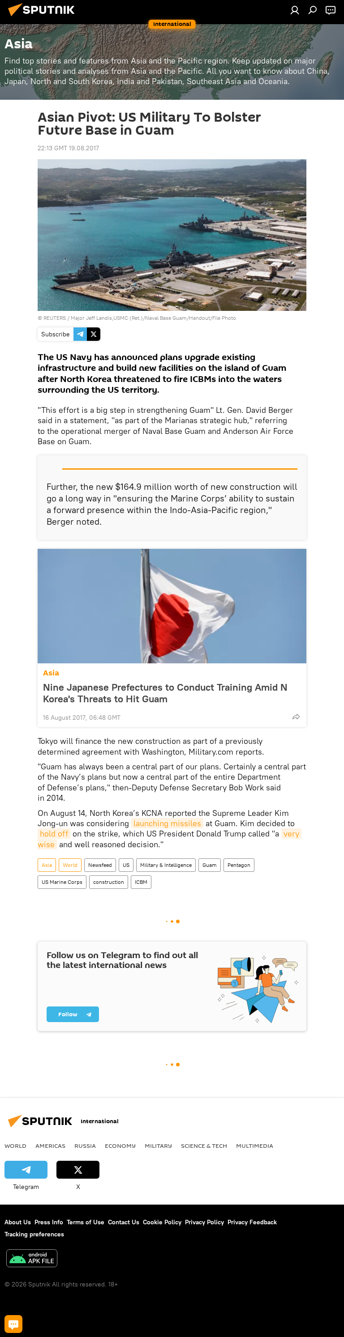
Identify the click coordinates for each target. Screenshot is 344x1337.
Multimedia (254, 1146)
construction (108, 882)
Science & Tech (204, 1146)
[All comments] (13, 1324)
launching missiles (167, 823)
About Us (17, 1222)
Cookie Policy (162, 1222)
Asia (51, 673)
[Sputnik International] (43, 17)
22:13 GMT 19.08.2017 (68, 148)
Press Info (48, 1222)
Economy (120, 1146)
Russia (85, 1146)
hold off (54, 833)
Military (158, 1146)
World (70, 865)
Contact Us (123, 1222)
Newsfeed (100, 865)
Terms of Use (85, 1222)
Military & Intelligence (166, 865)
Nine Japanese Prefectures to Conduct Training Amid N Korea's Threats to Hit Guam (165, 693)
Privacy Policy (204, 1222)
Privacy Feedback (252, 1222)
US (126, 865)
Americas (50, 1146)
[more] (296, 717)
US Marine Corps (62, 882)
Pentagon (239, 865)
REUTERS (54, 317)
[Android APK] (31, 1259)
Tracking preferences (34, 1234)
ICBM (141, 882)
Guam (209, 865)
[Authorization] (295, 10)
